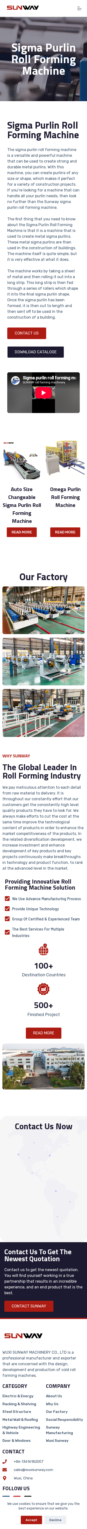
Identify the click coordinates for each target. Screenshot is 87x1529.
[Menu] (79, 8)
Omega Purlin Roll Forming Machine (65, 497)
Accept (31, 1520)
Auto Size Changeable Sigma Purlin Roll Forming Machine (22, 505)
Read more (22, 532)
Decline (55, 1520)
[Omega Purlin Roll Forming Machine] (65, 460)
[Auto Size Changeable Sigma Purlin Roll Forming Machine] (21, 460)
